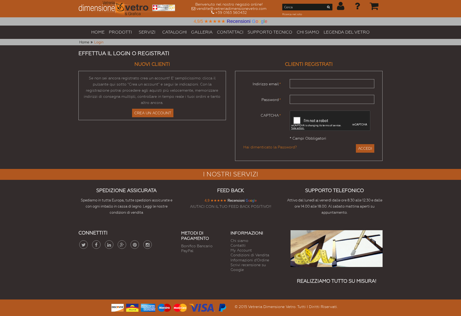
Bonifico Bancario (197, 246)
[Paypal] (221, 307)
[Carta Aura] (132, 307)
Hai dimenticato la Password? (270, 147)
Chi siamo (239, 240)
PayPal (187, 251)
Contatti (238, 245)
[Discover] (117, 307)
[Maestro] (164, 307)
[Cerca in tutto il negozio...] (328, 8)
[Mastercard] (180, 307)
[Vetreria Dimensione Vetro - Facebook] (96, 244)
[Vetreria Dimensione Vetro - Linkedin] (109, 244)
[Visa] (202, 307)
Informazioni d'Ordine (249, 260)
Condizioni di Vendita (249, 255)
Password (270, 100)
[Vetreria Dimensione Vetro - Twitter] (83, 244)
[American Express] (148, 307)
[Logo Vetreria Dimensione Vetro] (128, 8)
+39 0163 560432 (231, 12)
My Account (241, 250)
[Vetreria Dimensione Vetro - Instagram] (147, 244)
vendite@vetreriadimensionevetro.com (231, 8)
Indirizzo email (266, 84)
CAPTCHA (270, 115)
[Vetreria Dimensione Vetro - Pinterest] (134, 244)
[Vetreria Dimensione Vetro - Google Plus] (122, 244)
